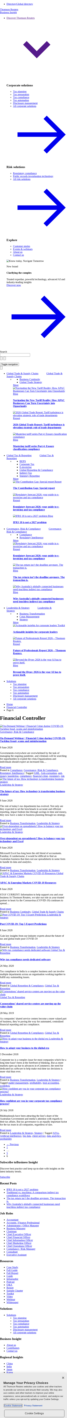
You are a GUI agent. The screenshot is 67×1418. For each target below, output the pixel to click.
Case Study (12, 1267)
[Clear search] (1, 358)
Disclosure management (25, 103)
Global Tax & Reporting (12, 997)
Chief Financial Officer (18, 1237)
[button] (37, 49)
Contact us (18, 255)
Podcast (10, 1282)
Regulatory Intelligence (31, 537)
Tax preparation (21, 94)
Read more (5, 767)
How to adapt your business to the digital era (24, 1048)
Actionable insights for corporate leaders (35, 632)
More (16, 385)
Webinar (11, 1299)
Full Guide (12, 1270)
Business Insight (8, 12)
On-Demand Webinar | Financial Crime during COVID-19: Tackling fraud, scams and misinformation (33, 740)
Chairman (12, 1231)
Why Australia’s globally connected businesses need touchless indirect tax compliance (38, 600)
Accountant (12, 1219)
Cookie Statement (13, 1405)
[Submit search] (4, 358)
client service (39, 1136)
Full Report (12, 1273)
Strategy (24, 619)
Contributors (13, 1348)
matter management (18, 1082)
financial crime (40, 776)
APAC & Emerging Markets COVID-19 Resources (28, 882)
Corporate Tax (27, 464)
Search (3, 351)
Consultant (12, 1251)
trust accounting (51, 1082)
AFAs (56, 1133)
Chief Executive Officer (19, 1234)
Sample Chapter (15, 1290)
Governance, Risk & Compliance (17, 732)
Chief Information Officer (20, 1240)
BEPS (23, 461)
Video (10, 1296)
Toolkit (61, 625)
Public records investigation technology (33, 176)
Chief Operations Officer (19, 1246)
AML (37, 773)
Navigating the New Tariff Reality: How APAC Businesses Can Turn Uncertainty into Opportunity (39, 403)
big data (27, 1136)
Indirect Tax (26, 473)
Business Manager (16, 1228)
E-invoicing (26, 467)
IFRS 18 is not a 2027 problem (30, 522)
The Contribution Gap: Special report (34, 488)
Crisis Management (29, 616)
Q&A (9, 1284)
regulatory (54, 776)
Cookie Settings (34, 1413)
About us (17, 252)
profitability (35, 1082)
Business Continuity (30, 379)
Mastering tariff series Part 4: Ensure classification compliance (33, 447)
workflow (5, 1085)
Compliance (26, 534)
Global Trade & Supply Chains (48, 911)
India (9, 1366)
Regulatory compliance (25, 173)
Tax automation (21, 100)
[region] (33, 1395)
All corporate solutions (24, 698)
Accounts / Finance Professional (23, 1222)
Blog (15, 394)
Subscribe (5, 1177)
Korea (10, 1372)
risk (63, 776)
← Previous (13, 1144)
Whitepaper (12, 1302)
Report (16, 418)
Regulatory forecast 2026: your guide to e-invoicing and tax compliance (36, 508)
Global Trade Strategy (31, 382)
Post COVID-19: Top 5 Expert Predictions (23, 924)
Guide (10, 1276)
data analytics (54, 1136)
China (10, 1363)
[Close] (63, 1377)
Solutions (11, 681)
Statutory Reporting (30, 476)
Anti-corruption (49, 773)
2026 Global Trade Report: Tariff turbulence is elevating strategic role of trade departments (39, 426)
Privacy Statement (32, 1405)
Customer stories (21, 246)
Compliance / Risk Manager (21, 1249)
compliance (26, 776)
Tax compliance (21, 97)
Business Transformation (32, 613)
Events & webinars (23, 249)
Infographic (12, 1279)
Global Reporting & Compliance (36, 470)
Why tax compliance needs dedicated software (25, 959)
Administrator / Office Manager (23, 1225)
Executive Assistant (17, 1254)
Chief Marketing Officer (19, 1243)
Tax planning (20, 91)
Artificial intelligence (10, 1136)
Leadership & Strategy (11, 784)
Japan (9, 1369)
